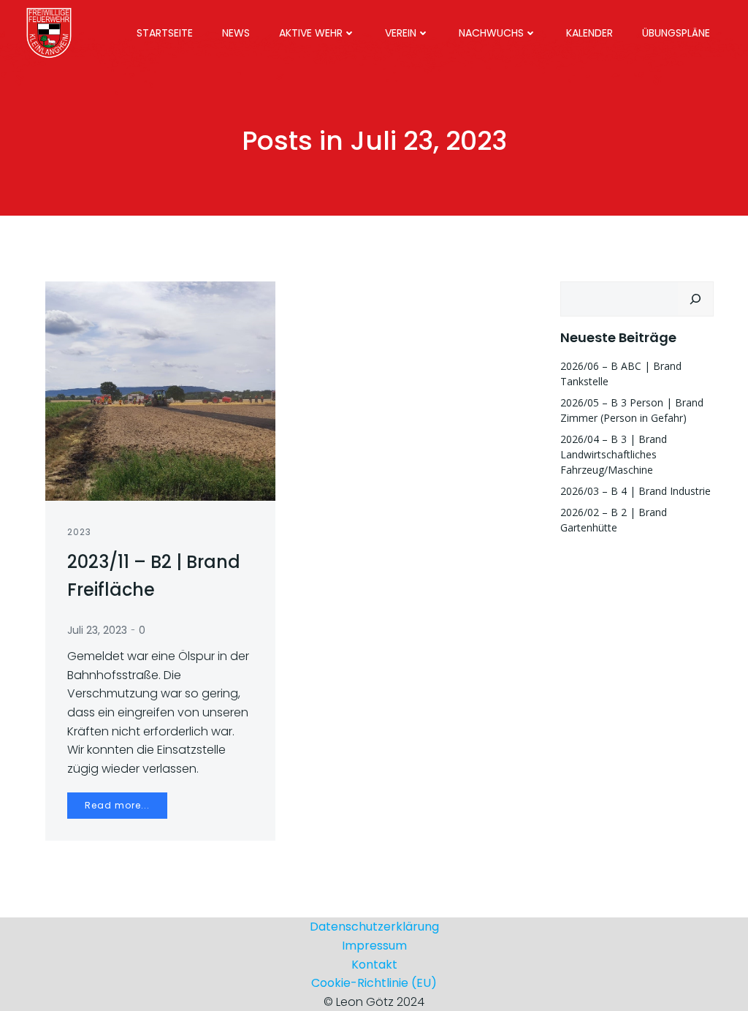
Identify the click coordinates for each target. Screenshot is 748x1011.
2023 (79, 532)
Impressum (374, 945)
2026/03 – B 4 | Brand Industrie (635, 491)
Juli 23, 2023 (97, 630)
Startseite (165, 33)
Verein (400, 33)
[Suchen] (695, 299)
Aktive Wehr (311, 33)
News (236, 33)
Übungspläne (676, 33)
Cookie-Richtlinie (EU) (374, 982)
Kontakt (374, 964)
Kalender (589, 33)
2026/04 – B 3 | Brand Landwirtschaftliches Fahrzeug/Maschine (613, 454)
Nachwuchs (491, 33)
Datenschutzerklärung (374, 926)
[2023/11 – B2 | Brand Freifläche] (160, 390)
